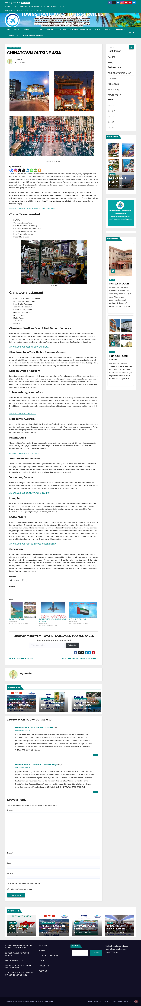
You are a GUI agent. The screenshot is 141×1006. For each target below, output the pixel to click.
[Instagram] (15, 170)
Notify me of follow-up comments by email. (25, 883)
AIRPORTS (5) (113, 89)
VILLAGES (62, 30)
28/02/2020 (115, 363)
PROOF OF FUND (52, 6)
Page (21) (111, 62)
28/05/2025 (113, 932)
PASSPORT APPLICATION (36, 6)
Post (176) (111, 57)
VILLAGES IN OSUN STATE (119, 180)
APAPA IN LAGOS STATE (84, 927)
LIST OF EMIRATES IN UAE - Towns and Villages (34, 727)
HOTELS (108, 30)
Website (10, 873)
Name (10, 853)
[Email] (35, 170)
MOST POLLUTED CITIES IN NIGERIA (79, 658)
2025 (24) (111, 111)
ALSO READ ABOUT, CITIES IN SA (22, 414)
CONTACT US (107, 1001)
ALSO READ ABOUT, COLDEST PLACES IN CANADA (29, 493)
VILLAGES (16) (113, 84)
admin (19, 60)
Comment (11, 810)
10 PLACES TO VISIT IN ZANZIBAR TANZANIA (85, 705)
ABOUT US (97, 1001)
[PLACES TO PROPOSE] (23, 610)
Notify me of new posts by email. (21, 889)
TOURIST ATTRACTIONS (80, 30)
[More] (39, 170)
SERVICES (28, 30)
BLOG (39, 30)
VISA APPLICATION (36, 10)
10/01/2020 (115, 186)
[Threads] (19, 170)
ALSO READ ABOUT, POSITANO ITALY (24, 453)
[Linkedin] (27, 170)
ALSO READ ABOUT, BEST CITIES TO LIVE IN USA (29, 347)
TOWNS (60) (112, 79)
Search (75, 945)
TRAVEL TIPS (12, 35)
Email (9, 863)
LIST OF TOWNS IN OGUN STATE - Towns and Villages (36, 765)
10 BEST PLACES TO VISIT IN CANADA (21, 704)
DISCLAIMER (117, 1001)
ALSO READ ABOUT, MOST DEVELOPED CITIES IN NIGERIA (32, 544)
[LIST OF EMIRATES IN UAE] (83, 610)
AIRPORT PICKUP (11, 6)
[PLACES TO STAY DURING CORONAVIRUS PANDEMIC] (53, 610)
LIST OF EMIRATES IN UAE (77, 619)
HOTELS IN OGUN (119, 283)
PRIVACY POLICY (129, 1001)
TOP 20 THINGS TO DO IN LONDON (52, 704)
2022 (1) (111, 122)
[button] (130, 32)
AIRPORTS (120, 30)
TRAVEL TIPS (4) (114, 95)
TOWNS (50, 30)
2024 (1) (111, 116)
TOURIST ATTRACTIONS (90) (119, 73)
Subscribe (72, 645)
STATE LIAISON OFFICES (33, 35)
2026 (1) (111, 105)
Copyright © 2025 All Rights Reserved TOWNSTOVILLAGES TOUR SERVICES (29, 1001)
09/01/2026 (15, 932)
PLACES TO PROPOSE (16, 619)
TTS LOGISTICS (10, 10)
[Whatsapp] (31, 170)
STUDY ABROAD (22, 10)
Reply (95, 754)
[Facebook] (11, 170)
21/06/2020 (115, 287)
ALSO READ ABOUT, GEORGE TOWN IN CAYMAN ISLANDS (32, 209)
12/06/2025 (80, 932)
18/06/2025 (47, 932)
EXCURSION (23, 6)
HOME (16, 30)
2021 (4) (111, 127)
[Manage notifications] (136, 1001)
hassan (125, 287)
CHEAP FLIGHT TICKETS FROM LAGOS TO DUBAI (117, 928)
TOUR (62, 6)
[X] (23, 170)
